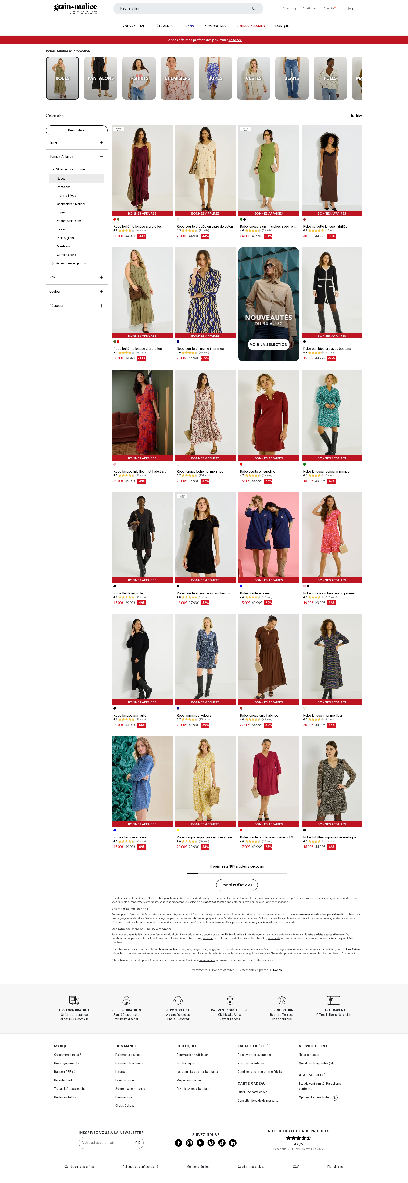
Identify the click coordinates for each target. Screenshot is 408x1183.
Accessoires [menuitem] (215, 26)
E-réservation (124, 1097)
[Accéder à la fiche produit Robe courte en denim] (268, 537)
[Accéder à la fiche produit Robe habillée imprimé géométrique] (332, 781)
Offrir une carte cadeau (253, 1092)
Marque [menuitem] (282, 26)
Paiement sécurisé (127, 1054)
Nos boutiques (186, 1063)
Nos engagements (66, 1063)
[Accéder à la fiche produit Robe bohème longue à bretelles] (142, 170)
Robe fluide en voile (128, 593)
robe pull (208, 938)
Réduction (56, 306)
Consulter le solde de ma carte (258, 1100)
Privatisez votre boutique (193, 1088)
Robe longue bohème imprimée (200, 471)
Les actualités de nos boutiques (198, 1071)
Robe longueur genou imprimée (326, 471)
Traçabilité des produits (69, 1088)
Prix (52, 277)
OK (137, 1143)
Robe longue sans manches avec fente (269, 227)
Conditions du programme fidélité (260, 1071)
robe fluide (274, 938)
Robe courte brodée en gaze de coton (205, 227)
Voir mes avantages (251, 1063)
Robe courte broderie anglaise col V (266, 837)
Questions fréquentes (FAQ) (318, 1063)
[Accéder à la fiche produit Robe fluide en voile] (142, 537)
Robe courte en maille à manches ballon (206, 593)
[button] (167, 130)
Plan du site (335, 1166)
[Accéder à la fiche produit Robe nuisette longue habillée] (332, 170)
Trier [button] (359, 116)
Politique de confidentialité (140, 1166)
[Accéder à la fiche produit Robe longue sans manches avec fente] (268, 170)
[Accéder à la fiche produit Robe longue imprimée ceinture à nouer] (205, 781)
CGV (296, 1166)
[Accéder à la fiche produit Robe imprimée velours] (205, 659)
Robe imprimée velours (194, 715)
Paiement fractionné (129, 1063)
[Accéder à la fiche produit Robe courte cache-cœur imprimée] (332, 537)
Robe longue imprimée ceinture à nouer (206, 837)
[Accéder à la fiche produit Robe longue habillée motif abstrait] (142, 415)
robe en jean (170, 953)
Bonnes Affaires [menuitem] (251, 26)
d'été (160, 922)
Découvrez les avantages (255, 1054)
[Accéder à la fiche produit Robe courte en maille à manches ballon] (205, 537)
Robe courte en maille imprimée (200, 349)
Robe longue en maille (129, 715)
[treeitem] (70, 169)
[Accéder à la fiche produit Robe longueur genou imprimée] (332, 415)
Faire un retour (125, 1080)
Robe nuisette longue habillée (325, 227)
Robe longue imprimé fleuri (323, 715)
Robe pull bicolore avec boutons (327, 349)
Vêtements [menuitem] (164, 26)
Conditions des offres (79, 1166)
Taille (53, 142)
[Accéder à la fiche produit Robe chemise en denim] (142, 781)
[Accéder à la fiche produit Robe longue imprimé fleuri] (332, 659)
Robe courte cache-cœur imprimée (329, 593)
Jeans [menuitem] (189, 26)
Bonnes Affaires (61, 157)
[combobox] (188, 8)
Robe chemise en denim (131, 837)
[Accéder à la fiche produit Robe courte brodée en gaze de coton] (205, 170)
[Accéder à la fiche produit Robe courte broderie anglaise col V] (268, 781)
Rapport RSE (62, 1071)
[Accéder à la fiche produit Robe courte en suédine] (268, 415)
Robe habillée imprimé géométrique (329, 837)
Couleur (55, 291)
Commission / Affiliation (193, 1054)
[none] (76, 169)
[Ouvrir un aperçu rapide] (167, 130)
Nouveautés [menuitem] (133, 26)
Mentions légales (198, 1166)
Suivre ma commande (130, 1088)
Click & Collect (124, 1105)
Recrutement (63, 1080)
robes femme (207, 960)
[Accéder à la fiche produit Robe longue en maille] (142, 659)
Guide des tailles (65, 1097)
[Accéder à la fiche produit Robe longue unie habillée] (268, 659)
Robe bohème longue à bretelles (137, 227)
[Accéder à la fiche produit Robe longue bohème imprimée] (205, 415)
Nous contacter (309, 1054)
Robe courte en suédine (257, 471)
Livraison (121, 1071)
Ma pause (190, 1080)
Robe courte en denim (256, 593)
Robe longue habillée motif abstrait (139, 471)
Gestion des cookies (251, 1166)
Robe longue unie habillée (259, 715)
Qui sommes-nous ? (67, 1054)
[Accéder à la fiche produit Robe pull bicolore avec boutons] (332, 292)
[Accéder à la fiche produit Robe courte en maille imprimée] (205, 292)
